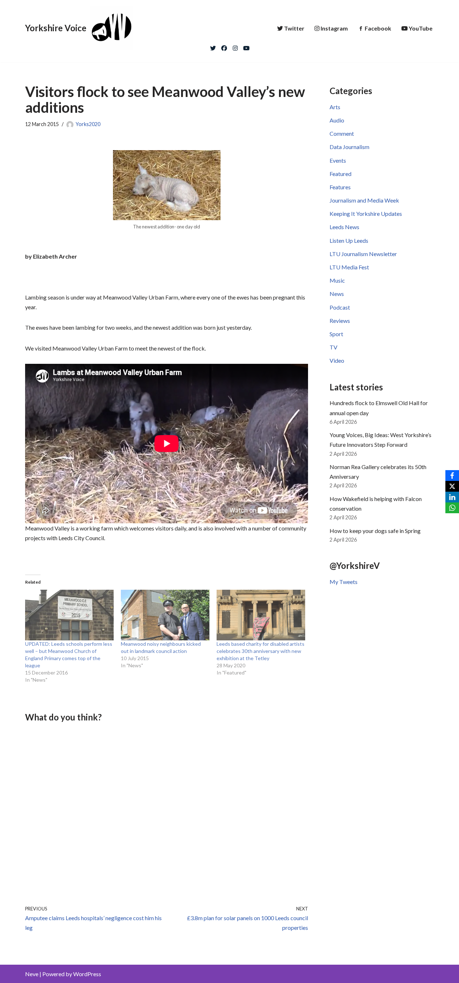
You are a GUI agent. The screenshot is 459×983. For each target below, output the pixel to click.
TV (333, 347)
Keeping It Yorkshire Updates (366, 213)
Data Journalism (349, 146)
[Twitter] (213, 46)
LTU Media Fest (349, 267)
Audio (337, 120)
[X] (452, 486)
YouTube (420, 28)
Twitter (294, 28)
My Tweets (344, 581)
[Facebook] (224, 46)
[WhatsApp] (452, 507)
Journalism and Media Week (364, 200)
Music (337, 280)
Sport (336, 333)
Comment (342, 133)
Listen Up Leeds (349, 240)
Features (340, 187)
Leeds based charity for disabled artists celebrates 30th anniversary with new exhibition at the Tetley (260, 651)
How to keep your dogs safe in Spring (375, 530)
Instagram (334, 28)
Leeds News (344, 226)
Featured (340, 173)
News (337, 293)
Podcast (340, 307)
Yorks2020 (88, 124)
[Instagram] (235, 46)
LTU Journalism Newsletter (363, 253)
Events (338, 160)
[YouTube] (246, 46)
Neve (31, 973)
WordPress (87, 973)
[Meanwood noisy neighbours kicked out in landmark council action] (165, 615)
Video (337, 360)
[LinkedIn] (452, 497)
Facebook (378, 28)
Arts (335, 106)
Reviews (340, 320)
